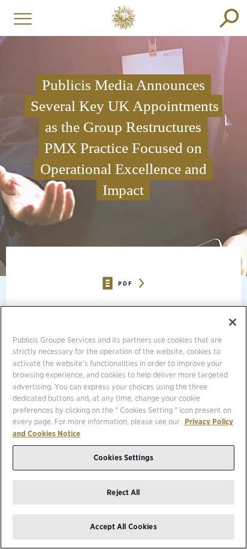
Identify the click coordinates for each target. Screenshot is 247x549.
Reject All (123, 492)
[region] (123, 427)
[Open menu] (20, 18)
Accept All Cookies (123, 526)
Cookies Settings (123, 457)
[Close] (232, 322)
